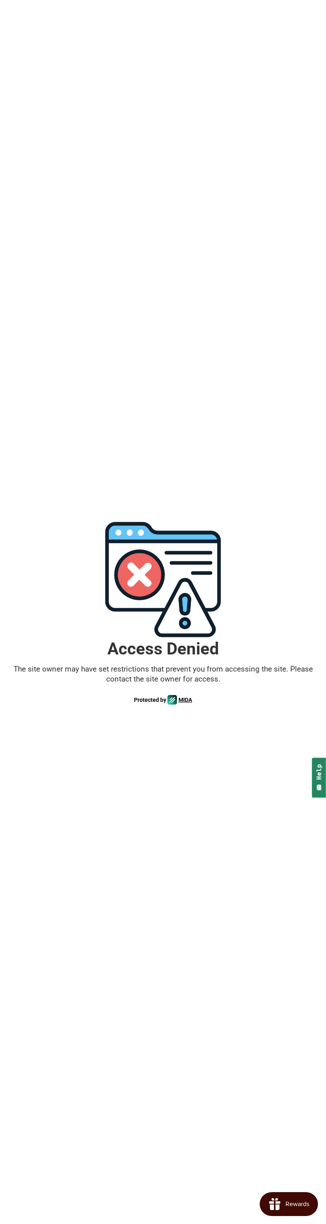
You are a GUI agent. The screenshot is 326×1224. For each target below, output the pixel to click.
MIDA (185, 700)
